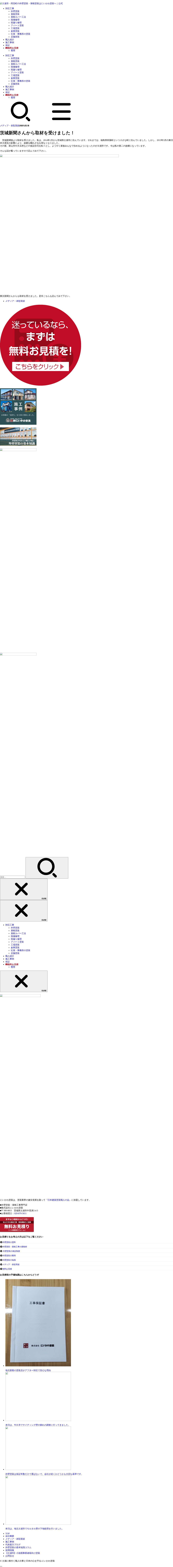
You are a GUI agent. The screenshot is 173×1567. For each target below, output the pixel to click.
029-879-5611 (20, 1213)
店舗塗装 (15, 37)
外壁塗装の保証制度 (11, 1251)
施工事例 (9, 42)
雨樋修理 (15, 20)
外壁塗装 (15, 11)
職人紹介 (9, 39)
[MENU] (61, 121)
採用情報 (9, 1550)
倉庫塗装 (15, 31)
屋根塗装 (15, 14)
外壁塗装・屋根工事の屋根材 (14, 1247)
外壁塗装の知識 (9, 1260)
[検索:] (13, 877)
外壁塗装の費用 (9, 1256)
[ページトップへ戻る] (1, 1566)
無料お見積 (7, 1269)
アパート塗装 (17, 25)
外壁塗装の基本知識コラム (18, 1547)
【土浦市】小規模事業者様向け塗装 (22, 1553)
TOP (7, 1533)
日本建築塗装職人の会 (58, 1200)
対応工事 (9, 8)
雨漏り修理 (16, 22)
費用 (13, 50)
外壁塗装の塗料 (9, 1242)
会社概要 (9, 1536)
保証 (7, 45)
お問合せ (9, 1556)
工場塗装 (15, 28)
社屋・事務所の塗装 (20, 34)
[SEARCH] (20, 121)
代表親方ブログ (13, 1544)
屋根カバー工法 (18, 17)
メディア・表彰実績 (9, 125)
